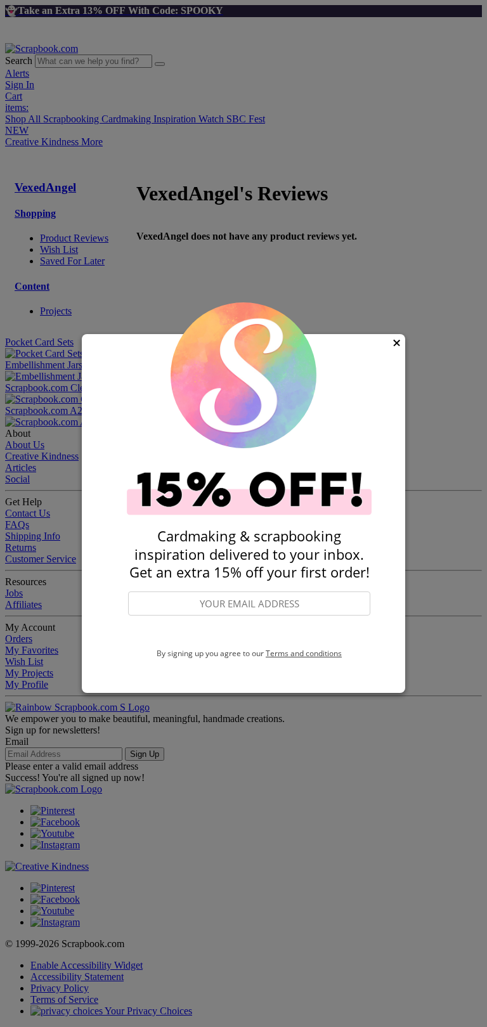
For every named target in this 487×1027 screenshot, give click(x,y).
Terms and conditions (304, 653)
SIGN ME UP (249, 632)
